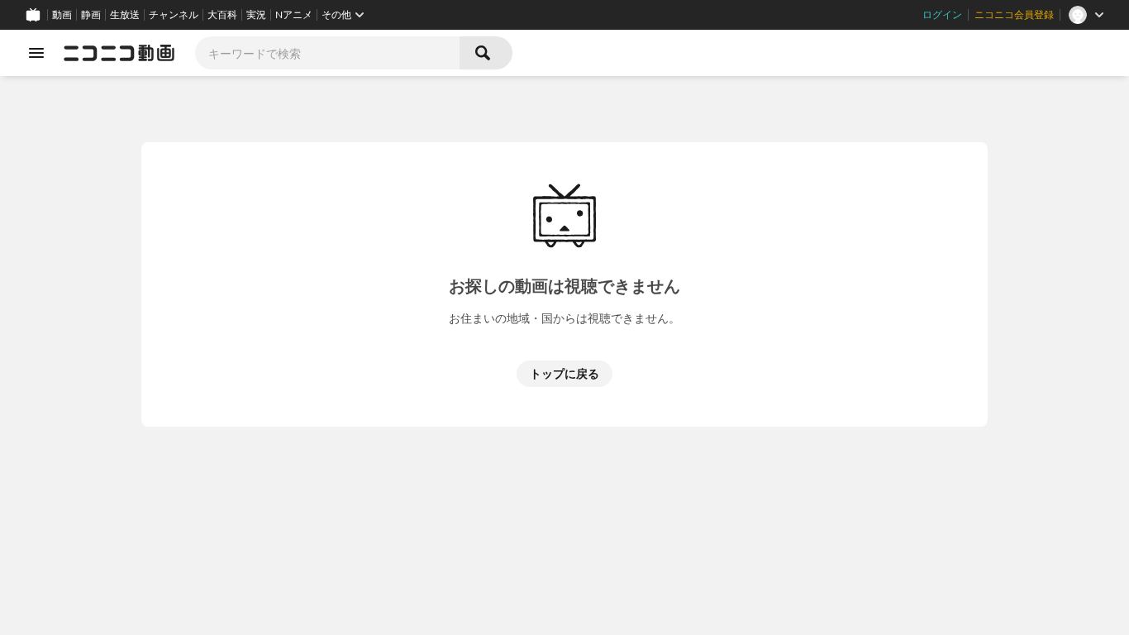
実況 (256, 15)
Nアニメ (293, 15)
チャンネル (173, 15)
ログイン (942, 15)
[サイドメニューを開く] (36, 52)
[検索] (486, 52)
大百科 (222, 15)
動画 (62, 15)
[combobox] (327, 52)
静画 (91, 15)
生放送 (125, 15)
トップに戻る (564, 373)
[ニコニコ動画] (119, 53)
